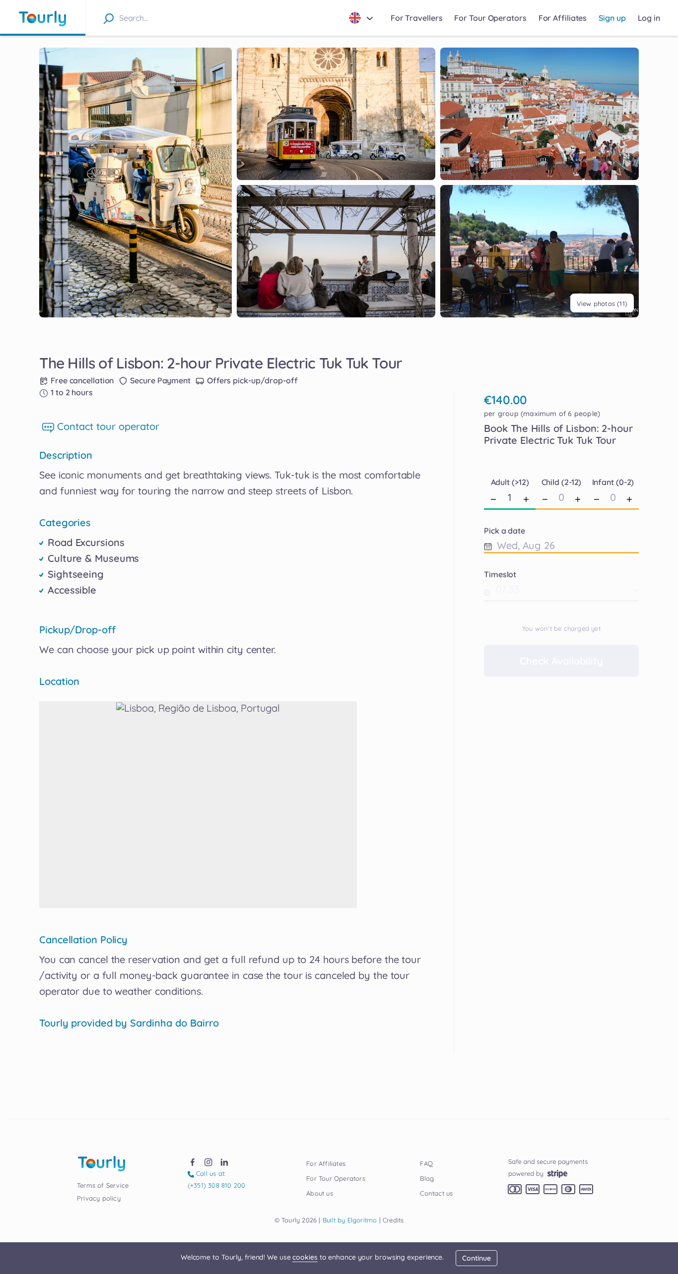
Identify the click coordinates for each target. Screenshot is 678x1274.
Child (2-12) (562, 482)
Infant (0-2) (613, 482)
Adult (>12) (510, 482)
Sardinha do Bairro (174, 1023)
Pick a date (504, 531)
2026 (295, 1220)
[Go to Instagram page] (208, 1161)
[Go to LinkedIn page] (224, 1161)
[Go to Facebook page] (193, 1161)
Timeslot (500, 574)
